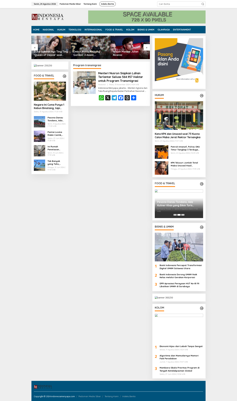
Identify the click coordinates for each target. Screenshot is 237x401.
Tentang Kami (111, 396)
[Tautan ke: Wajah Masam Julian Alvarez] (130, 47)
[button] (203, 4)
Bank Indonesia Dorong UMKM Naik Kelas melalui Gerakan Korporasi (178, 276)
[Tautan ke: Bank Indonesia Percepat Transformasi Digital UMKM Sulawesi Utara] (179, 247)
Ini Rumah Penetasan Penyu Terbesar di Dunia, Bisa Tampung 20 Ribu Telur (56, 148)
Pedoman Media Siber (90, 396)
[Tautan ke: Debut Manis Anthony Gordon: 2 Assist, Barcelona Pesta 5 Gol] (90, 47)
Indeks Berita (128, 396)
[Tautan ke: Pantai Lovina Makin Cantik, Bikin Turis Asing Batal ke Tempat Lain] (39, 136)
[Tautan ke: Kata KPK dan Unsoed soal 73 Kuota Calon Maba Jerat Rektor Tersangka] (179, 115)
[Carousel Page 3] (182, 215)
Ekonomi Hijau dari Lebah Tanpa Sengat (181, 346)
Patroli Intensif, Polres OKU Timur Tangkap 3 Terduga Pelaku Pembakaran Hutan (185, 148)
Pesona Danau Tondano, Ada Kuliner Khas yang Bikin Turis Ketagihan (56, 119)
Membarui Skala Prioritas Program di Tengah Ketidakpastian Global (179, 369)
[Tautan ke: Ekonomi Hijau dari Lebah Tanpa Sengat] (179, 328)
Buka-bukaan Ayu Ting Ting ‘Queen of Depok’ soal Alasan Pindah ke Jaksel (51, 53)
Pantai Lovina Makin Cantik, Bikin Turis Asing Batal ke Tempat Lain (56, 133)
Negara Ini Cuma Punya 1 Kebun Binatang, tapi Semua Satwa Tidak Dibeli (49, 106)
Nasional (102, 84)
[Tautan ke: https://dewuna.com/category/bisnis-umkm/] (202, 227)
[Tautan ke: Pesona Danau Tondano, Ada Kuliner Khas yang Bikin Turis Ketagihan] (39, 121)
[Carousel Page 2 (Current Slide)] (179, 215)
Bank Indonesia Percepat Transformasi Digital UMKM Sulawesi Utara (181, 266)
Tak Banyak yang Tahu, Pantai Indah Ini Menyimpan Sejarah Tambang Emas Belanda (56, 162)
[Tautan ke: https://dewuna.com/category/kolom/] (202, 308)
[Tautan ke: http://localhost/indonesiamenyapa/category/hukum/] (202, 96)
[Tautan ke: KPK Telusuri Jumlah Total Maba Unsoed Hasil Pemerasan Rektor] (161, 167)
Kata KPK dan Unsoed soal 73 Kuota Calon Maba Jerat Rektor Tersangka (177, 135)
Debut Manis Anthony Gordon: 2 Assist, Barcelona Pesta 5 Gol (87, 53)
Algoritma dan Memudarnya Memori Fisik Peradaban (179, 357)
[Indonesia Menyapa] (47, 16)
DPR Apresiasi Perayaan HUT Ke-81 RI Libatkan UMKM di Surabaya (179, 285)
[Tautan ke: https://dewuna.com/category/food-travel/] (64, 76)
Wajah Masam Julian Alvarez (125, 53)
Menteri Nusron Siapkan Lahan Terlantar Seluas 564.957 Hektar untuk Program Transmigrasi (120, 77)
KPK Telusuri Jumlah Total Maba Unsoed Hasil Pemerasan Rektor (184, 164)
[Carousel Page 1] (175, 215)
